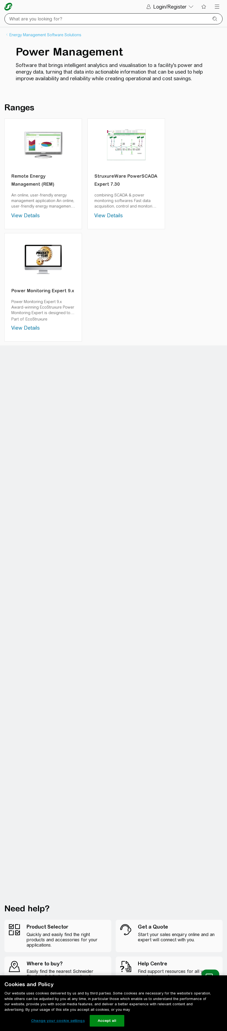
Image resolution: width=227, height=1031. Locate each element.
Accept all (107, 1021)
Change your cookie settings (58, 1021)
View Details (25, 215)
